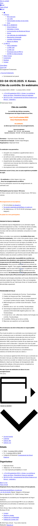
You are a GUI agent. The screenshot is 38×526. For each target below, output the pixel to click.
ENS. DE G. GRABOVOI (10, 25)
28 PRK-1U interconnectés (15, 54)
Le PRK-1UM (10, 47)
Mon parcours (11, 16)
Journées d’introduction (14, 39)
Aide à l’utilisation (12, 45)
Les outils (10, 19)
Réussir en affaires (12, 41)
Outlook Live (7, 443)
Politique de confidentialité (11, 517)
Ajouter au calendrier (6, 406)
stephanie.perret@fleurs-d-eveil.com (11, 490)
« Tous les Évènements (7, 73)
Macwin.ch (10, 525)
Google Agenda (8, 436)
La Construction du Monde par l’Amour (18, 31)
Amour (9, 33)
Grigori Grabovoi (12, 27)
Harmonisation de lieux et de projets (17, 21)
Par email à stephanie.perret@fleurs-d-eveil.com (18, 207)
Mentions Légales (9, 515)
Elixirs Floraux (8, 56)
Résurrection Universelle (14, 37)
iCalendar (6, 438)
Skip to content (4, 1)
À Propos (6, 14)
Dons (8, 23)
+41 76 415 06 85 (5, 492)
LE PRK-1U (7, 43)
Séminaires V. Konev (13, 29)
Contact (6, 62)
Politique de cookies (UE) (11, 519)
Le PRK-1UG (10, 50)
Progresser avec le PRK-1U (15, 52)
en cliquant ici (17, 205)
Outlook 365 (7, 440)
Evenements (7, 58)
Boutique (6, 60)
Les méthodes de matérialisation (16, 35)
